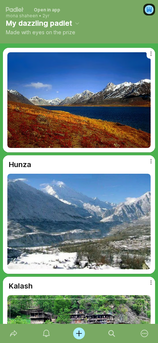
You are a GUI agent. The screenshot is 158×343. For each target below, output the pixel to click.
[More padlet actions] (145, 333)
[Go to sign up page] (149, 9)
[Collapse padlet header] (77, 23)
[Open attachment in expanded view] (79, 100)
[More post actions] (146, 56)
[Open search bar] (112, 333)
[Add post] (79, 333)
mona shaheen (22, 15)
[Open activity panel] (46, 333)
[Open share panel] (13, 333)
